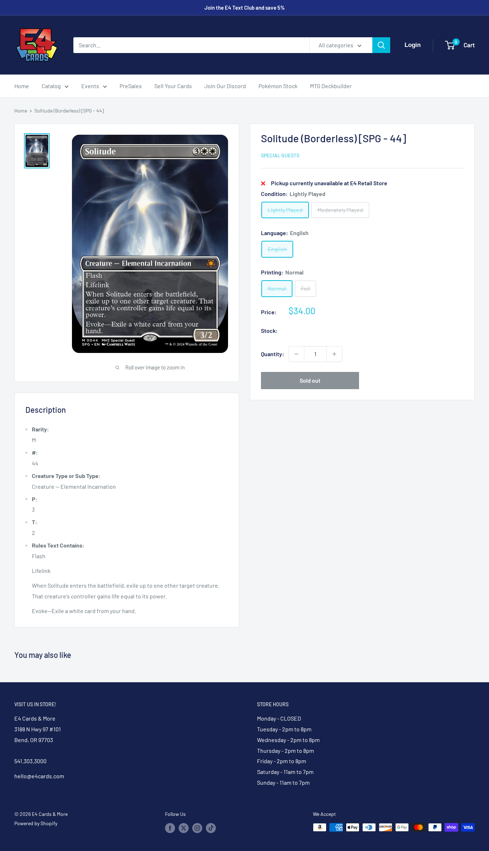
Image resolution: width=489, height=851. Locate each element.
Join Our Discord (225, 85)
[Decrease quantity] (296, 354)
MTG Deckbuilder (331, 85)
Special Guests (280, 155)
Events (90, 85)
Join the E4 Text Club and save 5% (244, 7)
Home (21, 85)
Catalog (51, 85)
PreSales (131, 85)
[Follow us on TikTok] (211, 828)
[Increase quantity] (334, 354)
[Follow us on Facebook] (170, 828)
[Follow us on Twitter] (184, 828)
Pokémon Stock (277, 85)
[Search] (381, 45)
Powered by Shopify (35, 823)
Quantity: (272, 353)
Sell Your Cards (173, 85)
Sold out (310, 380)
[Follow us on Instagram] (197, 828)
